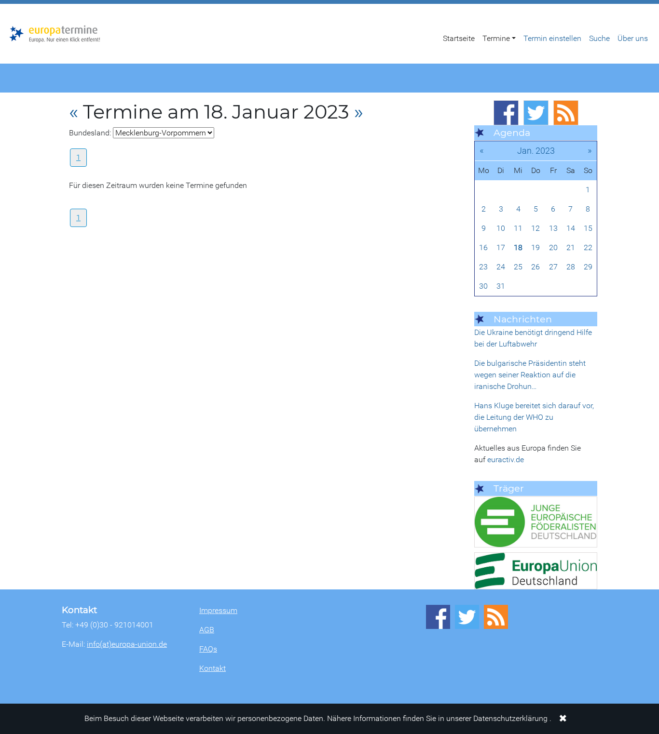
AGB (206, 629)
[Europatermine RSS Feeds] (565, 112)
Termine (496, 38)
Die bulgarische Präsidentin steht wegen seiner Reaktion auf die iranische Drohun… (530, 375)
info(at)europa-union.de (127, 644)
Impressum (218, 610)
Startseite (459, 38)
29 (588, 266)
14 (570, 228)
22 (588, 247)
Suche (599, 38)
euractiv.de (505, 459)
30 (483, 286)
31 (500, 286)
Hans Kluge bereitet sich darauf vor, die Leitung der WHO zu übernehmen (534, 417)
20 (553, 247)
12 (535, 228)
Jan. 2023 (536, 151)
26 (535, 266)
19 (535, 247)
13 (553, 228)
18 (518, 247)
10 (500, 228)
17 (500, 247)
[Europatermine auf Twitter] (536, 112)
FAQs (208, 649)
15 (588, 228)
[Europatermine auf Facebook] (506, 112)
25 (518, 266)
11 (518, 228)
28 (570, 266)
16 (483, 247)
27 (553, 266)
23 (483, 266)
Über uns (633, 38)
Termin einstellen (552, 38)
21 (570, 247)
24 (500, 266)
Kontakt (212, 668)
